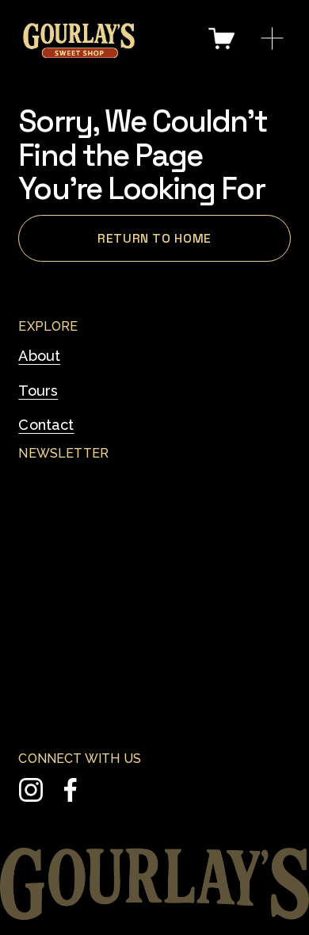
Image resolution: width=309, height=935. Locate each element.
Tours (38, 390)
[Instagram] (31, 790)
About (39, 355)
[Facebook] (70, 790)
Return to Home (154, 238)
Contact (46, 424)
